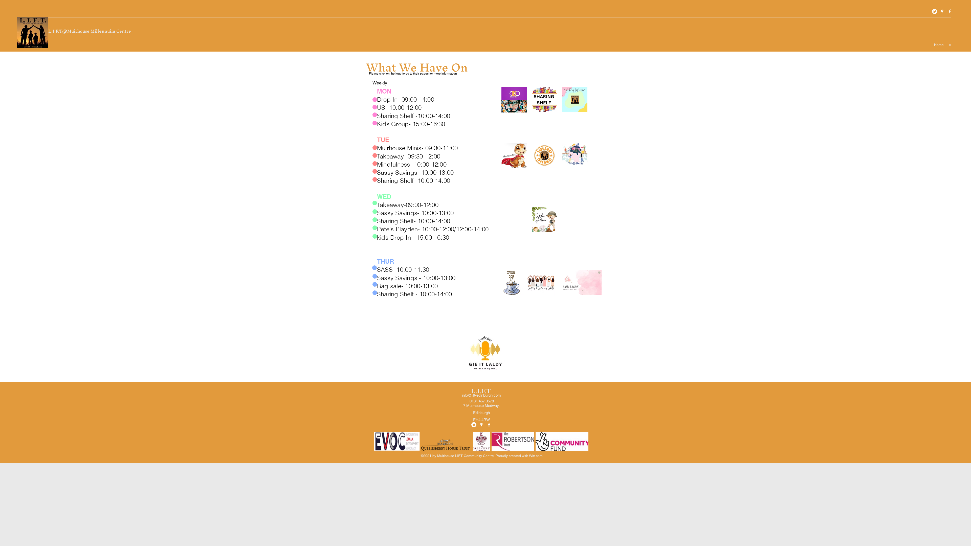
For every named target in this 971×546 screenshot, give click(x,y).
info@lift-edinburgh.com (481, 395)
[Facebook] (949, 11)
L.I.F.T (481, 391)
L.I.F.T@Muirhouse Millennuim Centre (90, 31)
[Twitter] (934, 11)
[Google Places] (942, 11)
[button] (949, 45)
